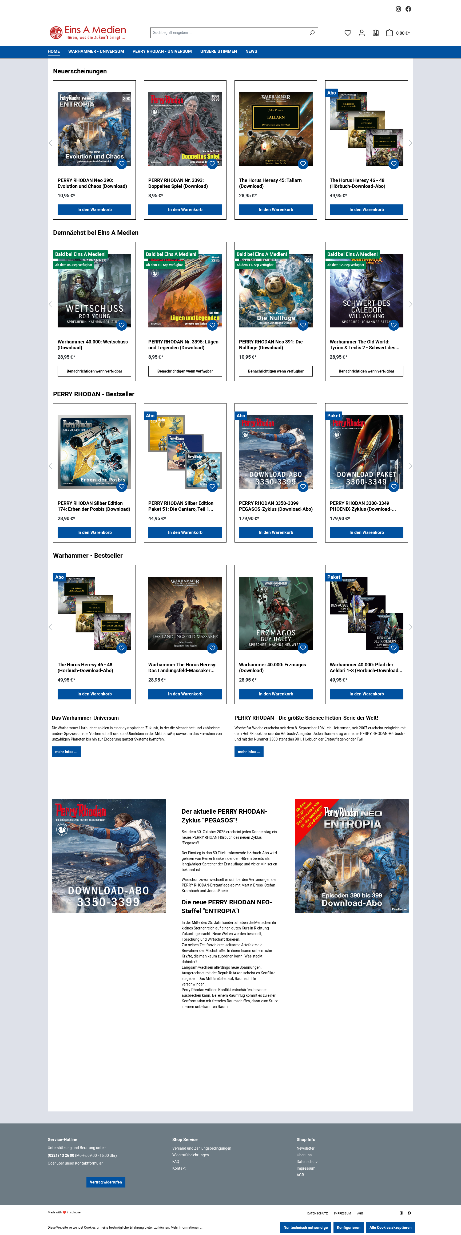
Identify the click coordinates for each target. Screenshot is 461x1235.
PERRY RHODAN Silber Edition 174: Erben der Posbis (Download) (94, 506)
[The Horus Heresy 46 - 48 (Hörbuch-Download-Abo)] (366, 129)
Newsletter (306, 1148)
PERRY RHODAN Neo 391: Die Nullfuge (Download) (180, 344)
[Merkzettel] (348, 33)
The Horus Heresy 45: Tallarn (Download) (270, 183)
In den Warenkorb (94, 209)
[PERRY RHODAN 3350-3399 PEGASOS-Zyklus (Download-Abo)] (276, 452)
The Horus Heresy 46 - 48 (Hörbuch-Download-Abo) (357, 183)
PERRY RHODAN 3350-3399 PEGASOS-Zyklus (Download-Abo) (276, 506)
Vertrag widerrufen (106, 1182)
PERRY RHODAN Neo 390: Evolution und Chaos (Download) (92, 183)
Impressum (306, 1168)
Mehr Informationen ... (186, 1227)
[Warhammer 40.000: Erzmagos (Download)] (276, 613)
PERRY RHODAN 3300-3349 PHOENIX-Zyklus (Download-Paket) (361, 506)
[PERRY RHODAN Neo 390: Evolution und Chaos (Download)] (94, 129)
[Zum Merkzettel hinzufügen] (121, 164)
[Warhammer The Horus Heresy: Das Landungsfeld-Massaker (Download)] (185, 613)
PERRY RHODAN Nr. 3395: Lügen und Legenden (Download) (93, 344)
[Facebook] (408, 8)
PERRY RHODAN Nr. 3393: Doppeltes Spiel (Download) (178, 183)
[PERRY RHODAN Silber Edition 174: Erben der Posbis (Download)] (94, 452)
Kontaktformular (88, 1163)
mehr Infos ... (66, 752)
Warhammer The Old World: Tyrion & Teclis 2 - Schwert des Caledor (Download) (272, 345)
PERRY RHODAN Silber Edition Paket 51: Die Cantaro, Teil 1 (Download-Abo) (180, 506)
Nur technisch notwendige (306, 1227)
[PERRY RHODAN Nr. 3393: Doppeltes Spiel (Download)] (185, 129)
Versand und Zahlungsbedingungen (201, 1148)
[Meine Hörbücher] (376, 33)
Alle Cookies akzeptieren (390, 1227)
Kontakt (179, 1168)
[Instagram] (398, 8)
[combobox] (228, 32)
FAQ (175, 1161)
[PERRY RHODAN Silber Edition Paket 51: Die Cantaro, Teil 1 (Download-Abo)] (185, 452)
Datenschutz (307, 1161)
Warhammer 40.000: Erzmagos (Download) (272, 667)
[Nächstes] (411, 143)
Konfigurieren (348, 1227)
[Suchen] (312, 32)
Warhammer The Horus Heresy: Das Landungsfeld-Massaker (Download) (182, 668)
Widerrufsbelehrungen (190, 1155)
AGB (300, 1175)
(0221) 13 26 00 (61, 1155)
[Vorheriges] (50, 143)
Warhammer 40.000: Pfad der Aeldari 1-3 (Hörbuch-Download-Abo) (365, 668)
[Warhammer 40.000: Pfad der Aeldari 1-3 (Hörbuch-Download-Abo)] (366, 613)
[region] (230, 143)
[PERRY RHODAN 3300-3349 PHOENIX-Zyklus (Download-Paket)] (366, 452)
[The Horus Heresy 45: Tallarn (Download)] (276, 129)
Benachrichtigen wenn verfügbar (94, 371)
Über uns (304, 1155)
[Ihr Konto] (362, 33)
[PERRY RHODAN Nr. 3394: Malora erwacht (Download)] (366, 290)
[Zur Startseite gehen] (88, 33)
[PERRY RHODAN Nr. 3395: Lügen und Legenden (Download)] (94, 290)
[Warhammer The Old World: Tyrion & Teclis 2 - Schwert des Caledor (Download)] (276, 290)
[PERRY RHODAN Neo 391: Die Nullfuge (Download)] (185, 290)
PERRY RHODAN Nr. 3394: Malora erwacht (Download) (366, 344)
